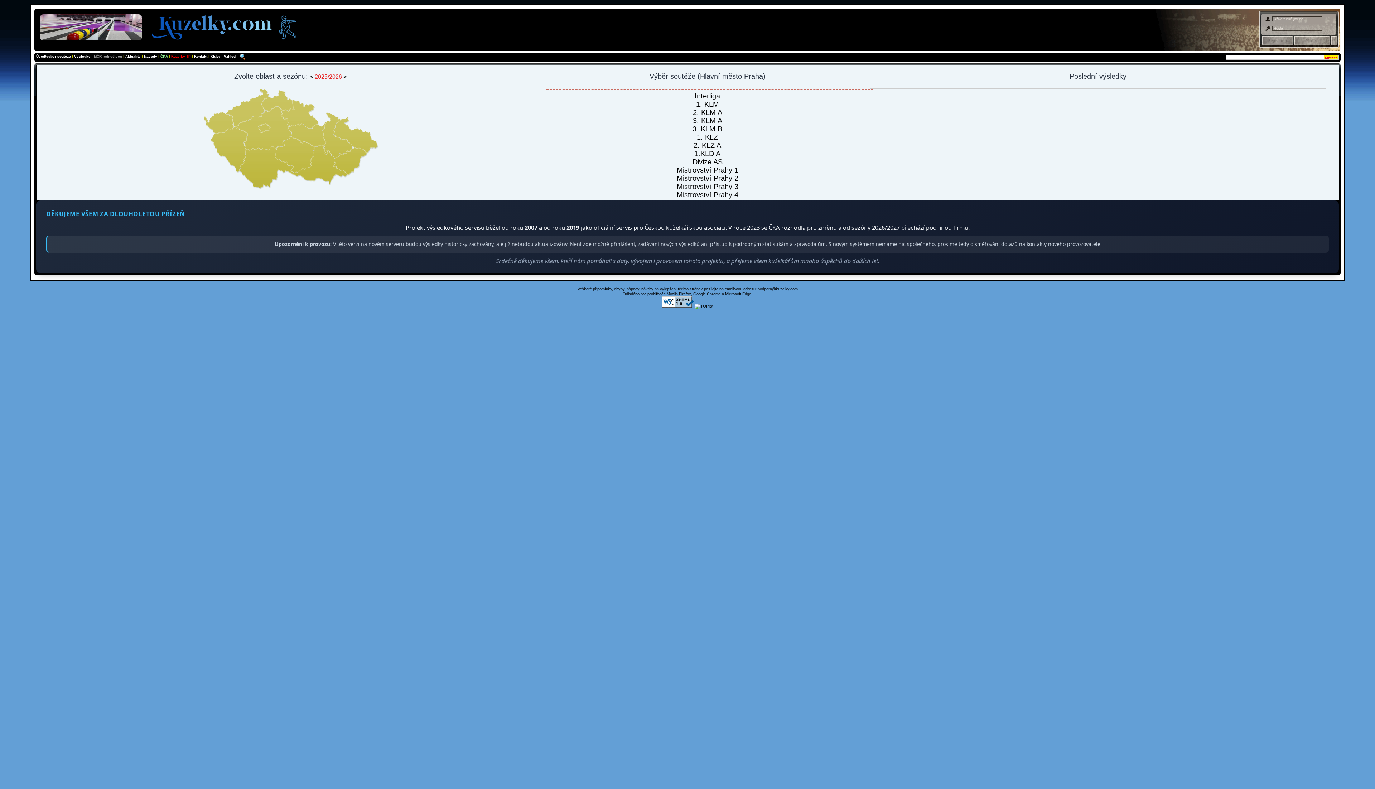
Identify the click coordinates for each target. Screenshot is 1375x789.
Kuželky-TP (181, 56)
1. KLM (707, 104)
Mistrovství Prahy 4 (707, 195)
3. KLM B (707, 129)
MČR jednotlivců (108, 56)
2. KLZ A (707, 145)
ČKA (164, 56)
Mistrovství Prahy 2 (707, 178)
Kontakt (201, 56)
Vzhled (230, 56)
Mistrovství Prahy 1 (707, 170)
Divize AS (708, 162)
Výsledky (82, 56)
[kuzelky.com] (170, 26)
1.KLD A (707, 154)
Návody (151, 56)
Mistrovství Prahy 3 (707, 186)
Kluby (216, 56)
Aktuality (133, 56)
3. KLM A (707, 121)
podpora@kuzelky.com (778, 289)
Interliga (707, 96)
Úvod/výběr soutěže (53, 56)
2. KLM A (707, 112)
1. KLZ (707, 137)
